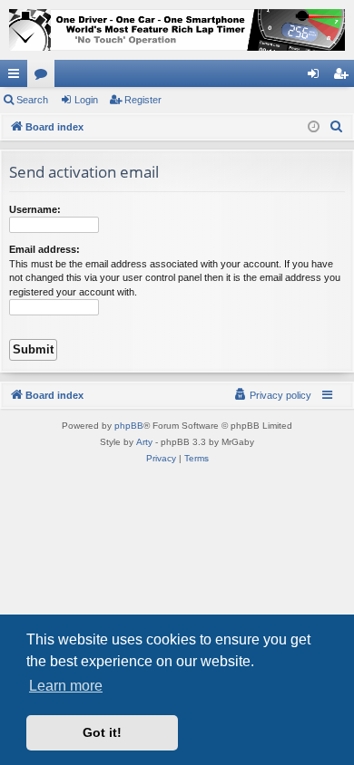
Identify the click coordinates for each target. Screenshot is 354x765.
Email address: (44, 249)
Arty (144, 442)
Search (32, 99)
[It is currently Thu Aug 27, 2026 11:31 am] (314, 127)
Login (86, 99)
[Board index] (177, 30)
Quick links (17, 77)
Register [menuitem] (344, 77)
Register (143, 99)
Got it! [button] (102, 732)
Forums (44, 77)
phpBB (128, 426)
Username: (35, 209)
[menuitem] (337, 127)
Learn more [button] (66, 685)
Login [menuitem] (317, 77)
